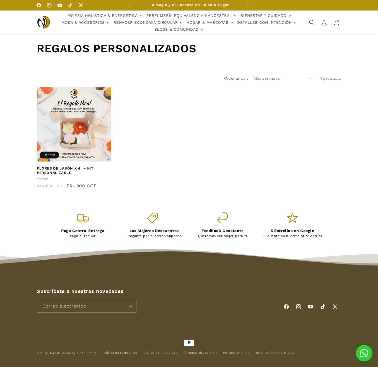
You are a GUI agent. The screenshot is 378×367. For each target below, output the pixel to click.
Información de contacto (274, 353)
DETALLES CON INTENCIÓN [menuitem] (264, 22)
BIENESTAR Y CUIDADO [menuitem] (263, 15)
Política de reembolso (119, 353)
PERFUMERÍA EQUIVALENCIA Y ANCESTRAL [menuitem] (189, 15)
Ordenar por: (236, 78)
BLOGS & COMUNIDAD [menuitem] (176, 29)
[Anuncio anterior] (130, 5)
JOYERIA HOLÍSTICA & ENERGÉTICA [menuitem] (102, 15)
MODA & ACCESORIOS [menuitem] (83, 22)
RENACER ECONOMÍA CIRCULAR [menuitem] (145, 22)
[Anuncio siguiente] (248, 5)
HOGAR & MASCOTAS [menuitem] (208, 22)
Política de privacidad (160, 353)
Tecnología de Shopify (79, 353)
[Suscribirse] (130, 306)
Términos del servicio (200, 353)
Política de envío (236, 353)
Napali (55, 353)
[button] (312, 22)
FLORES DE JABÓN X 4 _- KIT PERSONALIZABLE (65, 170)
